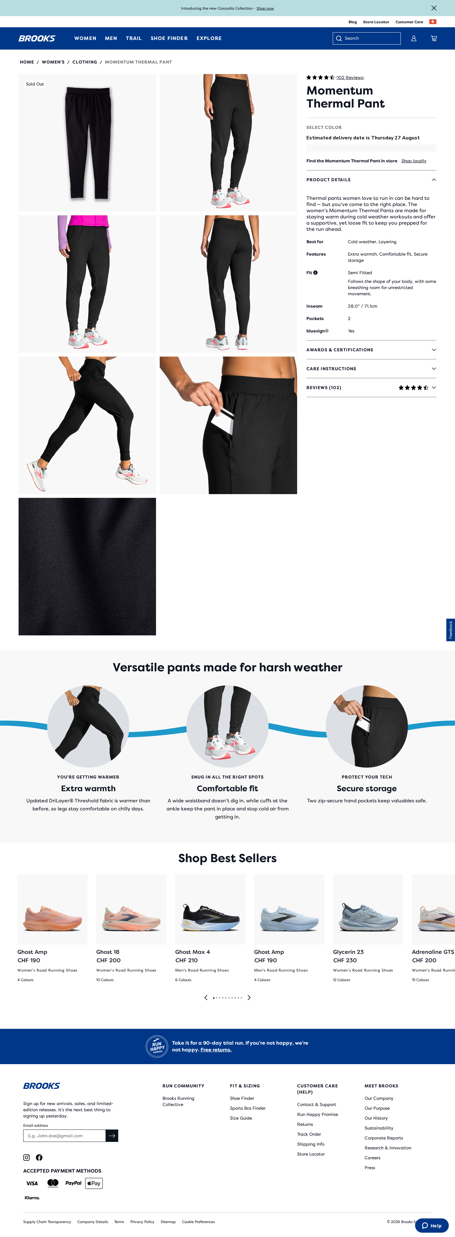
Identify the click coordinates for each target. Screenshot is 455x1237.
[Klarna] (32, 1197)
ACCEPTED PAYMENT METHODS (62, 1171)
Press (370, 1167)
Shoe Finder (242, 1098)
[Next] (249, 998)
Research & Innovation (388, 1147)
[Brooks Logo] (74, 1087)
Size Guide (241, 1118)
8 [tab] (235, 998)
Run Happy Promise (317, 1114)
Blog (353, 22)
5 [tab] (225, 998)
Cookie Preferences (198, 1222)
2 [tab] (216, 998)
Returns (305, 1124)
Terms (119, 1222)
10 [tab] (241, 998)
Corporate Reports (384, 1137)
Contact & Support (316, 1104)
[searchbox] (369, 38)
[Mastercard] (53, 1183)
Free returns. (216, 1050)
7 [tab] (231, 998)
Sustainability (379, 1127)
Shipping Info (310, 1144)
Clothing (84, 61)
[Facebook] (39, 1157)
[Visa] (32, 1183)
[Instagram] (26, 1157)
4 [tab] (222, 998)
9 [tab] (238, 998)
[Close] (433, 8)
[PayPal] (73, 1183)
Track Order (309, 1134)
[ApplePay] (94, 1183)
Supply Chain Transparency (47, 1222)
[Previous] (205, 998)
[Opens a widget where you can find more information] (432, 1226)
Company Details (92, 1222)
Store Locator (376, 22)
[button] (87, 143)
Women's (53, 61)
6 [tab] (228, 998)
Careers (372, 1157)
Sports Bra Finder (248, 1108)
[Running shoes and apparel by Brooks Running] (37, 38)
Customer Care (409, 22)
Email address (35, 1125)
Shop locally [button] (414, 160)
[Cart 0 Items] (434, 38)
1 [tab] (213, 998)
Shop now (265, 8)
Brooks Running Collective (178, 1101)
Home (27, 61)
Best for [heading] (314, 241)
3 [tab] (219, 998)
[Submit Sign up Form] (112, 1136)
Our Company (379, 1098)
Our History (376, 1118)
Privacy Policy (142, 1222)
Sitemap (168, 1222)
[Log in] (414, 38)
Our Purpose (377, 1108)
